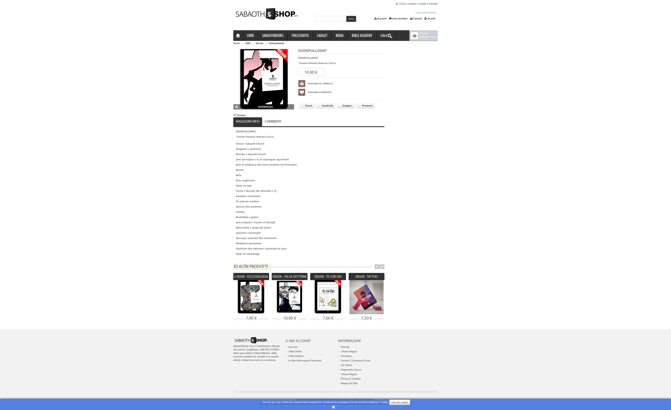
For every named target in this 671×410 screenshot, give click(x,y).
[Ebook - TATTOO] (366, 297)
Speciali (345, 346)
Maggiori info (247, 121)
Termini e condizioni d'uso (355, 360)
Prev (376, 266)
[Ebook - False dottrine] (290, 297)
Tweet (308, 105)
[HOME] (238, 35)
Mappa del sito (349, 383)
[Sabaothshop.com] (265, 16)
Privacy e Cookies (351, 378)
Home (236, 43)
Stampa (241, 115)
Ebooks (260, 43)
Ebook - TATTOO (366, 277)
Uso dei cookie (400, 402)
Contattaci (346, 356)
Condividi (327, 105)
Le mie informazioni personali (304, 360)
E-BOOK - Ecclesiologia (251, 277)
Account (382, 18)
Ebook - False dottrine (290, 277)
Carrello (417, 18)
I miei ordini (295, 351)
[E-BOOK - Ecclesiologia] (251, 297)
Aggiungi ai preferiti (320, 92)
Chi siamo (346, 365)
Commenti (273, 121)
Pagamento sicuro (351, 369)
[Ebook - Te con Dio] (328, 297)
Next (382, 266)
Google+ (347, 105)
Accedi (431, 18)
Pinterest (366, 105)
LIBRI (248, 43)
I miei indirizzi (295, 356)
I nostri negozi (349, 351)
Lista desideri (399, 18)
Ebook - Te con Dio (328, 277)
